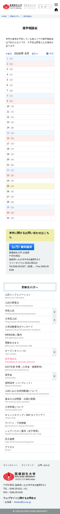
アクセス (9, 448)
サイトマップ (28, 465)
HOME (4, 16)
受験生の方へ (15, 16)
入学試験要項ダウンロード (22, 328)
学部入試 (20, 312)
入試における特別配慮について (27, 392)
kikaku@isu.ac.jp (22, 502)
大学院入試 (22, 320)
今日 (51, 53)
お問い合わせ (44, 465)
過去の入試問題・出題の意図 (20, 400)
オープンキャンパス (15, 352)
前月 (10, 53)
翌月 (34, 53)
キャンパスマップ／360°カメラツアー (25, 416)
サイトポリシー (10, 465)
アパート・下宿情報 (19, 424)
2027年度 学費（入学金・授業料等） (24, 368)
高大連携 (19, 440)
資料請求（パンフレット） (19, 384)
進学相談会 (20, 360)
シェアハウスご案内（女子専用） (23, 432)
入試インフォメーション (18, 296)
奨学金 (10, 376)
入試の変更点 (19, 304)
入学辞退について (14, 408)
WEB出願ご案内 (14, 336)
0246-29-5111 (16, 488)
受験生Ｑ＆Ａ (18, 344)
